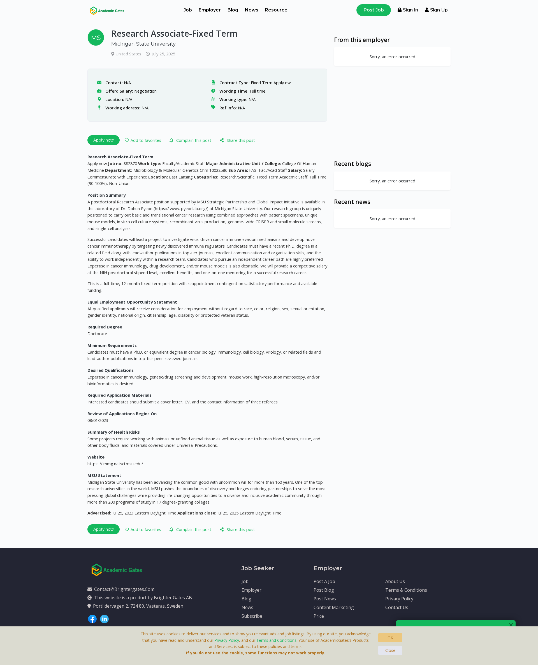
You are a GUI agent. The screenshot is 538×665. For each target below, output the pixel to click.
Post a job (324, 581)
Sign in (410, 10)
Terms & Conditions (406, 590)
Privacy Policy (399, 599)
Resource (276, 10)
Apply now (103, 140)
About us (395, 581)
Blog (233, 10)
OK (390, 637)
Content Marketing (334, 607)
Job (188, 10)
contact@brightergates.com (124, 589)
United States (128, 54)
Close (390, 650)
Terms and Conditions (276, 640)
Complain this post (193, 140)
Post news (325, 599)
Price (319, 616)
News (251, 10)
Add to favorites (146, 140)
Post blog (324, 590)
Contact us (396, 607)
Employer (210, 10)
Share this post (241, 140)
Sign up (439, 10)
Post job (373, 10)
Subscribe (252, 616)
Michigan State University (143, 44)
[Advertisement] (392, 113)
